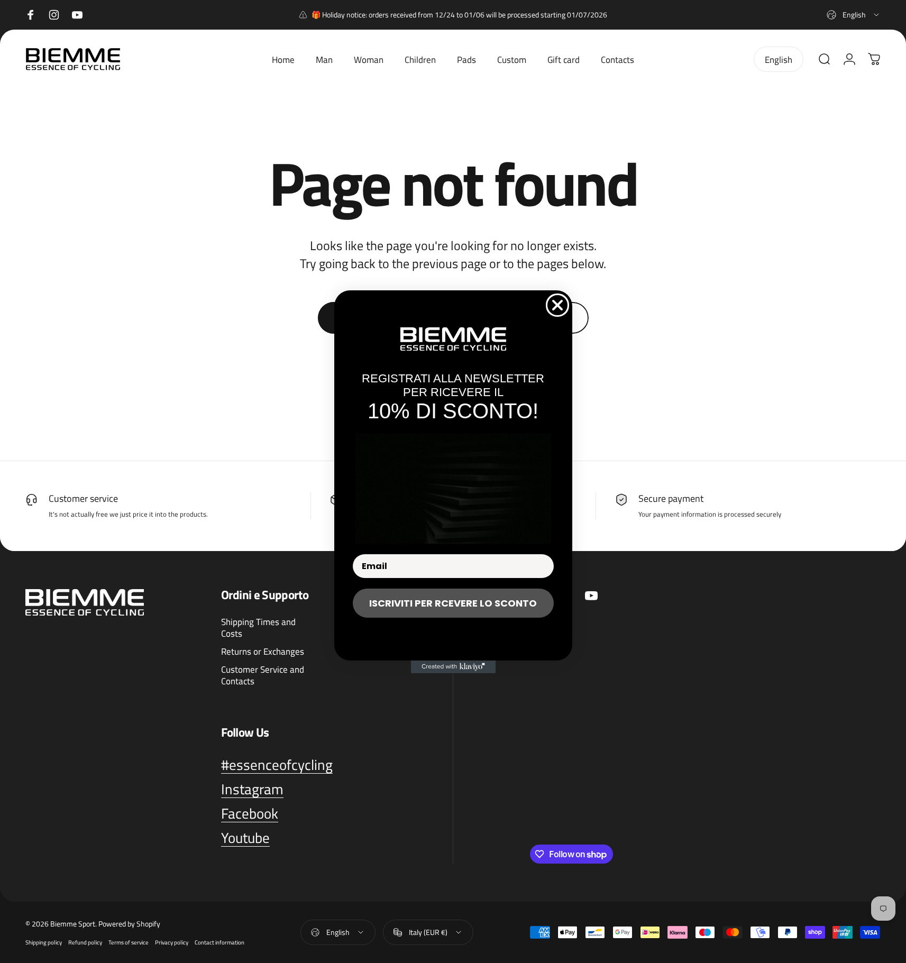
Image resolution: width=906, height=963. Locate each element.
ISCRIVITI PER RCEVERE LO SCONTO (453, 603)
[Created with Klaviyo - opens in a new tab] (453, 667)
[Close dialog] (557, 305)
